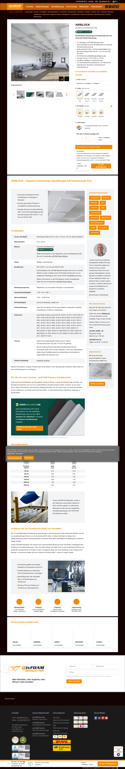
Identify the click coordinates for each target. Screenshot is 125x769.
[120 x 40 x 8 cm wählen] (80, 94)
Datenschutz (11, 453)
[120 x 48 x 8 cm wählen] (94, 94)
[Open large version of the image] (40, 52)
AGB (54, 725)
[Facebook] (95, 718)
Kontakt (91, 1)
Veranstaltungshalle (97, 222)
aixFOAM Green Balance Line (96, 56)
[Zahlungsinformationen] (82, 722)
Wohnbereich (95, 198)
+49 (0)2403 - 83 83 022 (18, 763)
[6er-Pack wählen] (101, 112)
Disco (103, 207)
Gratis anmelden (74, 681)
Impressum (56, 717)
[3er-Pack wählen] (94, 112)
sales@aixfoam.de (16, 765)
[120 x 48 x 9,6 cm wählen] (101, 94)
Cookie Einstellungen (14, 458)
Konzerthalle (95, 232)
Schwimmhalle (95, 212)
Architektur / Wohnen (90, 12)
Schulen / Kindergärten (40, 12)
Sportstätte (94, 217)
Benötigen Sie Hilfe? (17, 761)
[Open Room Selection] (61, 78)
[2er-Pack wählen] (87, 112)
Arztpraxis (106, 198)
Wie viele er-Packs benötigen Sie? (88, 134)
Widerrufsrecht (57, 728)
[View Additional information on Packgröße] (111, 106)
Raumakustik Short (99, 14)
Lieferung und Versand (60, 733)
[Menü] (122, 747)
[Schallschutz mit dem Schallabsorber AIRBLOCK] (100, 371)
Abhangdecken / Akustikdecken (70, 14)
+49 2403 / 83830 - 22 (96, 331)
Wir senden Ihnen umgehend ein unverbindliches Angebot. (99, 768)
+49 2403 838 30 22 (23, 720)
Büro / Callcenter (102, 12)
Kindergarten (103, 227)
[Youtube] (106, 718)
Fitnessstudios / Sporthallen (76, 12)
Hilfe (96, 1)
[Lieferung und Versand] (62, 743)
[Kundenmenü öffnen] (110, 6)
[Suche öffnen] (106, 6)
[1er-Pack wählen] (80, 112)
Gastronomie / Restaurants (41, 14)
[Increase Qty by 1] (94, 139)
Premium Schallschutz (87, 14)
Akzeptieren (29, 458)
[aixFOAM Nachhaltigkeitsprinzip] (16, 740)
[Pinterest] (102, 718)
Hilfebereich (106, 313)
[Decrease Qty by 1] (79, 139)
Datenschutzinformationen (61, 720)
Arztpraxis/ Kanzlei (55, 14)
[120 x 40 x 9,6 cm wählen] (87, 94)
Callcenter (94, 207)
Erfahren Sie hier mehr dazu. (27, 428)
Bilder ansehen (97, 384)
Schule (93, 227)
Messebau (110, 12)
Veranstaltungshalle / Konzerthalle (57, 12)
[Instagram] (99, 718)
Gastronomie (105, 217)
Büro (102, 202)
